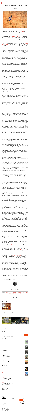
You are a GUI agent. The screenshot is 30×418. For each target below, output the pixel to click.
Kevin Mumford (8, 361)
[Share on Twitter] (13, 289)
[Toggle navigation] (28, 2)
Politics (16, 293)
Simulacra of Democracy (6, 350)
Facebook (22, 402)
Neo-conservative (11, 293)
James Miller (12, 379)
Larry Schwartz (8, 356)
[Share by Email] (15, 289)
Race (2, 372)
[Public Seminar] (2, 2)
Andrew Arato (8, 389)
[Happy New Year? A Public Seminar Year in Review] (24, 306)
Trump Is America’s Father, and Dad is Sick (7, 383)
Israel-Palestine (25, 292)
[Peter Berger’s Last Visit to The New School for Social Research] (6, 306)
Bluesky (22, 401)
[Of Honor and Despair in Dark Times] (6, 320)
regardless (4, 250)
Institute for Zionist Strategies (17, 292)
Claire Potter (16, 379)
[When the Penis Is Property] (26, 362)
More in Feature (4, 365)
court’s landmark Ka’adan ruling (15, 36)
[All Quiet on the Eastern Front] (15, 320)
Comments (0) (15, 297)
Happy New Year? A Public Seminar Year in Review (23, 313)
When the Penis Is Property (6, 360)
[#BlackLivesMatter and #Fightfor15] (24, 320)
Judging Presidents (5, 355)
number (19, 31)
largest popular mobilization (16, 255)
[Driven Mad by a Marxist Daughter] (26, 347)
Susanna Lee (8, 384)
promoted (4, 32)
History (11, 292)
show (10, 244)
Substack (12, 336)
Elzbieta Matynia (9, 351)
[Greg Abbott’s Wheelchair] (26, 342)
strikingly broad (22, 249)
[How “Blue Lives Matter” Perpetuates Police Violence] (26, 374)
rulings (22, 31)
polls (4, 244)
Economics (7, 292)
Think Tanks (19, 293)
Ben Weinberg (15, 9)
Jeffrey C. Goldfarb (9, 379)
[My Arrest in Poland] (26, 369)
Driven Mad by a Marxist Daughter (7, 345)
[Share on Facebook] (11, 289)
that (11, 244)
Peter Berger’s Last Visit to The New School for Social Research (5, 313)
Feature (3, 377)
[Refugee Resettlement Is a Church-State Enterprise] (15, 306)
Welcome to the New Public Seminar (6, 378)
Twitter (22, 403)
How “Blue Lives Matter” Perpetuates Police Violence (9, 373)
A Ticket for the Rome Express (6, 388)
